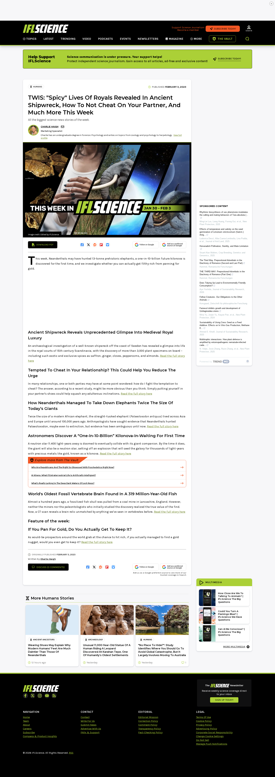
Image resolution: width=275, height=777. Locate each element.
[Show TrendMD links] (247, 361)
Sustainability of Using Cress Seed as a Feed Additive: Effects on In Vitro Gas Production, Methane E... (224, 325)
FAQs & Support (90, 732)
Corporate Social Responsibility (214, 732)
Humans (37, 87)
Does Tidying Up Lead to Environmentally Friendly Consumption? (223, 284)
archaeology (95, 639)
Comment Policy (147, 724)
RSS (71, 752)
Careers (27, 728)
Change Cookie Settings (210, 736)
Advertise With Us (91, 728)
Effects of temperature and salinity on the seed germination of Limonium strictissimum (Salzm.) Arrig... (222, 232)
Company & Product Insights (40, 736)
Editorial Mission (148, 717)
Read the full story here (136, 393)
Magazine (176, 39)
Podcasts (105, 39)
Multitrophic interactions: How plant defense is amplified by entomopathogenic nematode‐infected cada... (223, 342)
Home (26, 717)
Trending (68, 39)
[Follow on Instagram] (39, 695)
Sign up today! (224, 699)
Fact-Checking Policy (150, 732)
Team (26, 720)
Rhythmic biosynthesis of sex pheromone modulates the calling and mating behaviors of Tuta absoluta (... (224, 213)
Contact (85, 717)
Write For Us (88, 720)
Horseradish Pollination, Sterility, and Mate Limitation (224, 246)
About (26, 724)
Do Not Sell (202, 740)
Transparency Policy (149, 728)
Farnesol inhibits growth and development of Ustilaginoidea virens (220, 309)
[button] (247, 39)
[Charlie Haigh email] (63, 127)
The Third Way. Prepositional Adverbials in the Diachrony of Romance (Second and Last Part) (221, 261)
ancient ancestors (44, 639)
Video (86, 39)
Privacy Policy (204, 724)
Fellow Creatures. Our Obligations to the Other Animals (221, 298)
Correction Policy (148, 720)
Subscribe (29, 732)
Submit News (88, 724)
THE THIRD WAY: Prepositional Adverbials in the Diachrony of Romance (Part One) (222, 273)
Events (125, 39)
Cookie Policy (204, 720)
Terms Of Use (203, 717)
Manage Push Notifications (211, 743)
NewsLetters (148, 39)
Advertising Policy (206, 728)
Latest (48, 39)
